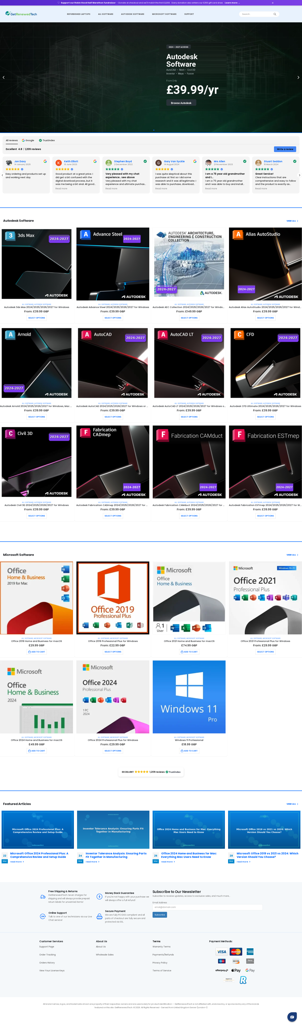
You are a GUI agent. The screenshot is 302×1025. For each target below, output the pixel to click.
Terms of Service (162, 970)
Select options (36, 317)
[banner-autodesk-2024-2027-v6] (36, 598)
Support (189, 14)
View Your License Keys (51, 970)
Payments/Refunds (163, 954)
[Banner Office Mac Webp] (189, 264)
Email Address (160, 902)
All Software (105, 14)
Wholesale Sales (105, 954)
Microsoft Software (164, 14)
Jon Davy (20, 161)
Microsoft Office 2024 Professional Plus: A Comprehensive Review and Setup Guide (39, 855)
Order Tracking (47, 954)
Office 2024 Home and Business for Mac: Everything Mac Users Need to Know (189, 855)
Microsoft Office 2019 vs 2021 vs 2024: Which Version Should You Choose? (267, 855)
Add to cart (38, 651)
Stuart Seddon (273, 161)
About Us (101, 946)
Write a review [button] (285, 149)
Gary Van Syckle (174, 161)
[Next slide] (264, 830)
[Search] (275, 14)
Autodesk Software (132, 14)
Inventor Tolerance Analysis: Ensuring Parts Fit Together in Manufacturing (116, 855)
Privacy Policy (160, 962)
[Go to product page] (36, 264)
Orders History (47, 962)
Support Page (46, 946)
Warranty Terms (162, 946)
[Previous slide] (112, 697)
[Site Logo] (21, 13)
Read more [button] (61, 188)
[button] (4, 77)
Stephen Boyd (123, 161)
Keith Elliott (71, 161)
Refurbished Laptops (78, 14)
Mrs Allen (219, 161)
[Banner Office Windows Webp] (265, 363)
